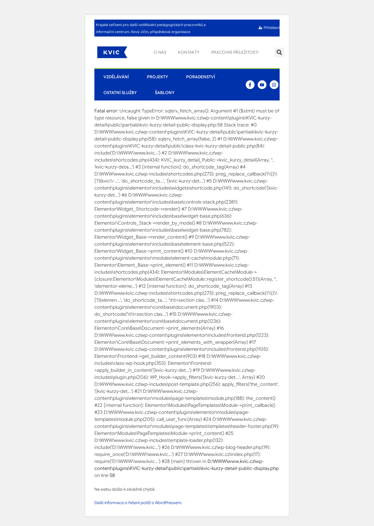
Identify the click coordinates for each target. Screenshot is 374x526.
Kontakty (189, 52)
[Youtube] (262, 84)
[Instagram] (274, 84)
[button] (279, 52)
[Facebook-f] (250, 84)
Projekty (157, 76)
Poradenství (200, 76)
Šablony (164, 92)
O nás (160, 52)
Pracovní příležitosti (235, 52)
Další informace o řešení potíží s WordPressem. (138, 502)
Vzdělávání (116, 76)
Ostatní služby (120, 92)
